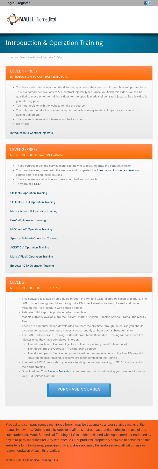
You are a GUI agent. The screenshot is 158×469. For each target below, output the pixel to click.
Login (10, 3)
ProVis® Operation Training (28, 220)
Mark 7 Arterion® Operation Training (33, 211)
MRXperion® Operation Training (31, 229)
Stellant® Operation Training (28, 193)
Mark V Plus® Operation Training (31, 256)
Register (23, 3)
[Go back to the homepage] (31, 24)
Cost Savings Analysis (55, 371)
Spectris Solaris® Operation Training (34, 238)
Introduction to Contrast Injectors (31, 132)
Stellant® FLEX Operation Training (32, 202)
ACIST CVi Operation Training (29, 247)
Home (23, 57)
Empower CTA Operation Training (32, 265)
